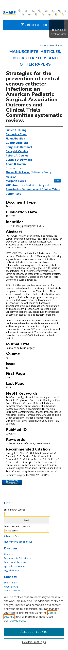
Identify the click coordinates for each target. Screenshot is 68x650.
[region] (34, 620)
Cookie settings (34, 642)
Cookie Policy (18, 620)
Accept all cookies (34, 631)
